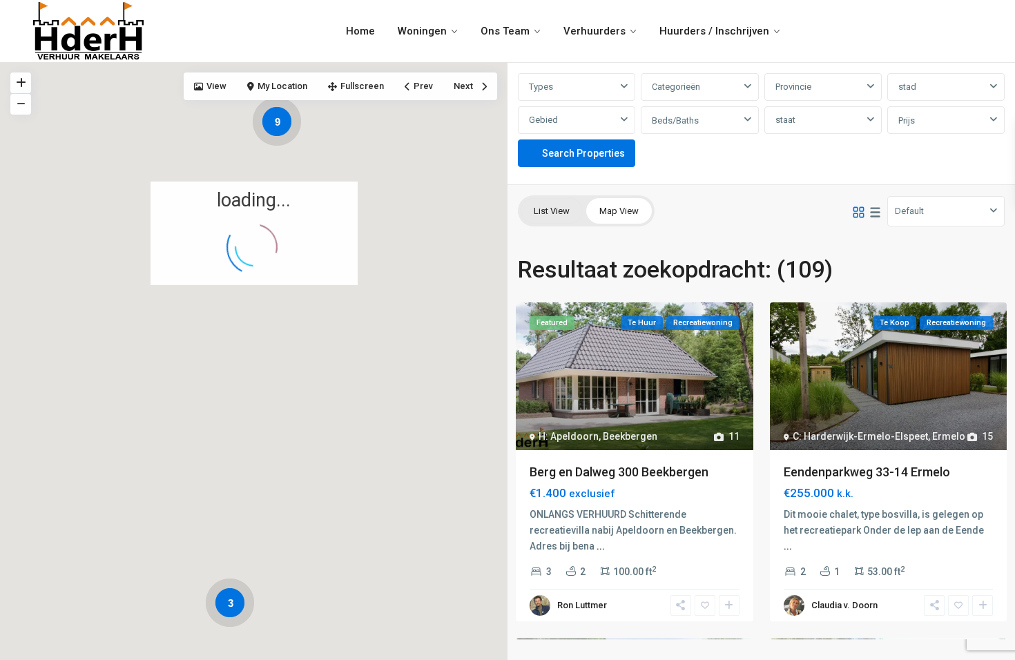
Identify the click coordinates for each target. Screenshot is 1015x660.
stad (907, 86)
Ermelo (948, 436)
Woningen (422, 31)
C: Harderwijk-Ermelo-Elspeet (860, 436)
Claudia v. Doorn (844, 605)
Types (541, 86)
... (601, 546)
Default (909, 211)
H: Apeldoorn (569, 436)
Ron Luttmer (582, 605)
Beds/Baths (675, 120)
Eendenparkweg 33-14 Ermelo (867, 472)
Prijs (906, 120)
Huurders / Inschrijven (714, 31)
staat (785, 120)
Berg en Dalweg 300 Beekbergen (619, 472)
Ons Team (505, 31)
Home (360, 31)
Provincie (793, 86)
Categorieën (676, 86)
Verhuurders (594, 31)
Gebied (543, 120)
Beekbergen (630, 436)
